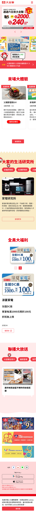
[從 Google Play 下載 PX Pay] (18, 476)
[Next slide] (21, 32)
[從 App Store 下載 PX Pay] (18, 481)
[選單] (32, 2)
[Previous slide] (15, 32)
